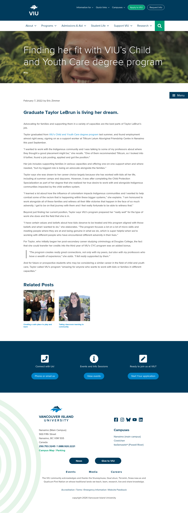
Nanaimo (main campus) (127, 436)
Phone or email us (45, 376)
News (79, 460)
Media (93, 471)
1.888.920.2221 (66, 446)
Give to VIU (108, 460)
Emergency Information (95, 489)
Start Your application (143, 376)
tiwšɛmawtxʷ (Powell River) (129, 444)
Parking (60, 450)
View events (94, 376)
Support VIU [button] (122, 25)
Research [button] (143, 25)
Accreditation (68, 489)
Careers (116, 471)
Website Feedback (117, 489)
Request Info (156, 7)
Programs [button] (47, 25)
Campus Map (46, 450)
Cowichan (119, 440)
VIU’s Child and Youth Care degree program (73, 134)
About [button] (30, 25)
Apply (136, 7)
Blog (26, 72)
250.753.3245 (47, 446)
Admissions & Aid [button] (72, 25)
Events (71, 471)
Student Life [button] (98, 25)
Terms (79, 489)
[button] (178, 95)
